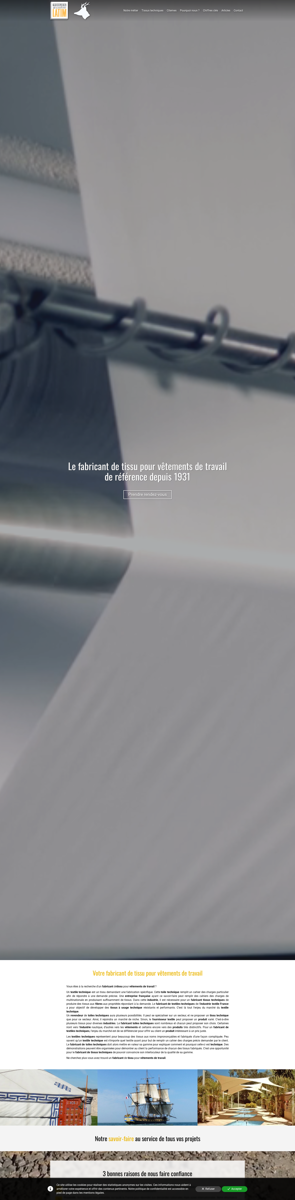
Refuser (210, 1188)
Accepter (236, 1188)
